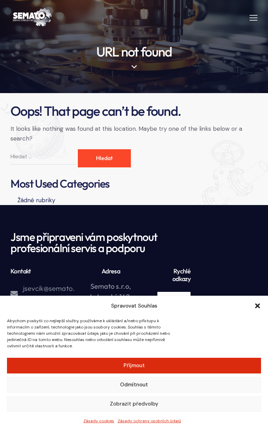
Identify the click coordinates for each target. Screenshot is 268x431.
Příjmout (134, 365)
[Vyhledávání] (44, 156)
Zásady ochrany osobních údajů (149, 421)
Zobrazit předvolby (134, 403)
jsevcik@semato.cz (49, 293)
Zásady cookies (98, 421)
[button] (257, 305)
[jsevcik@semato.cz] (14, 293)
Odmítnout (134, 384)
